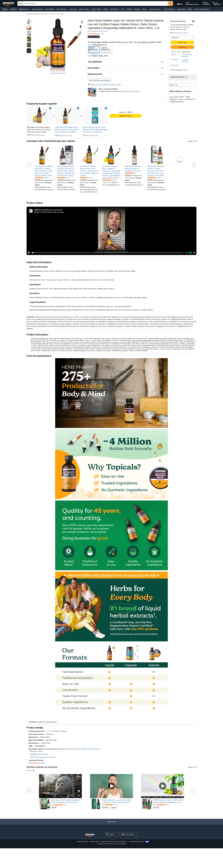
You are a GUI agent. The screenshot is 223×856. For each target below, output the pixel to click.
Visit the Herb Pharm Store (97, 31)
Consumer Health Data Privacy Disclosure (113, 841)
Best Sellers (50, 9)
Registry (137, 9)
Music (145, 9)
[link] (67, 115)
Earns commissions (56, 210)
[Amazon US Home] (89, 835)
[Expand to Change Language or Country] (182, 4)
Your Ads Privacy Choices (137, 841)
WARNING (32, 722)
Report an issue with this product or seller (105, 85)
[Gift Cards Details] (118, 9)
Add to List (173, 85)
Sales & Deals (43, 754)
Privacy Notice (94, 841)
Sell (122, 9)
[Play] (28, 253)
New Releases (62, 9)
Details (185, 70)
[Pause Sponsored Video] (79, 791)
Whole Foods (84, 9)
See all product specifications (99, 80)
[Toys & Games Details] (175, 9)
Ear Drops (60, 14)
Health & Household (32, 14)
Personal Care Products (46, 757)
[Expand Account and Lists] (199, 4)
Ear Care (53, 14)
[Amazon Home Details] (161, 9)
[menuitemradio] (190, 253)
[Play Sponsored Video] (111, 786)
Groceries (73, 9)
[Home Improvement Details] (209, 9)
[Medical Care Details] (29, 9)
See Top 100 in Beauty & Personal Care (85, 749)
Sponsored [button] (29, 770)
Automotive (181, 9)
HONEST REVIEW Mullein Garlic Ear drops (49, 212)
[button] (5, 9)
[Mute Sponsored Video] (79, 795)
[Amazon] (8, 3)
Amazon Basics (37, 9)
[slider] (107, 252)
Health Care (45, 14)
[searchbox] (95, 3)
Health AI (13, 9)
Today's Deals (96, 9)
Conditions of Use (82, 841)
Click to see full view (58, 73)
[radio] (29, 21)
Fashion (129, 9)
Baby (190, 9)
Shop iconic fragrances (131, 91)
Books (106, 9)
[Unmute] (194, 252)
